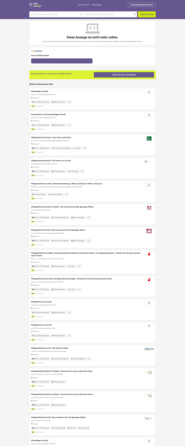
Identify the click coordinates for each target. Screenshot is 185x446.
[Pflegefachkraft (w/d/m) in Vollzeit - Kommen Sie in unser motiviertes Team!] (92, 401)
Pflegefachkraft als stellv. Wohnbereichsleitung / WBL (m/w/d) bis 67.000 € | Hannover (66, 184)
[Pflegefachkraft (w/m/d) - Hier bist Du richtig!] (92, 355)
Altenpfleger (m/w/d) (39, 91)
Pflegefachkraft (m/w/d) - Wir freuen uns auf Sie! (51, 160)
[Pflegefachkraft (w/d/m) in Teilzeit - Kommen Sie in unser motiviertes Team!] (92, 378)
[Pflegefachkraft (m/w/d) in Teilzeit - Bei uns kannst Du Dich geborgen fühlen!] (92, 214)
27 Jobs (62, 61)
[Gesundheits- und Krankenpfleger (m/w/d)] (92, 122)
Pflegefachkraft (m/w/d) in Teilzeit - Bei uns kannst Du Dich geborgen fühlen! (62, 207)
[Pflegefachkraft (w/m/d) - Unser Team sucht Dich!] (92, 145)
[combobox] (54, 14)
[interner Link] (35, 5)
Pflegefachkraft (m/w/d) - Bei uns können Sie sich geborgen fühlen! (58, 417)
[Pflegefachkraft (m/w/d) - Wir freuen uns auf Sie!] (92, 168)
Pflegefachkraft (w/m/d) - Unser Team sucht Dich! (51, 137)
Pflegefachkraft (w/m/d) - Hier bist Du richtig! (49, 348)
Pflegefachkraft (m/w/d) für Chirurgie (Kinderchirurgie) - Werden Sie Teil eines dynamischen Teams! (71, 279)
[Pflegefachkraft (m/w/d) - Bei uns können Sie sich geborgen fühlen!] (92, 424)
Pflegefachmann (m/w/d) (41, 302)
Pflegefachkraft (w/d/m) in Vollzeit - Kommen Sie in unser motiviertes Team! (62, 394)
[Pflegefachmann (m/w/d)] (92, 309)
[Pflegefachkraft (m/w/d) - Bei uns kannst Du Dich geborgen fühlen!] (92, 237)
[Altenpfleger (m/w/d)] (92, 98)
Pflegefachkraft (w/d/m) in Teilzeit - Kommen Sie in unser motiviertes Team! (62, 371)
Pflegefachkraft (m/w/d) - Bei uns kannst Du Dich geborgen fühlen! (58, 230)
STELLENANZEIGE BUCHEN (142, 5)
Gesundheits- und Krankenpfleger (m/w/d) (48, 114)
